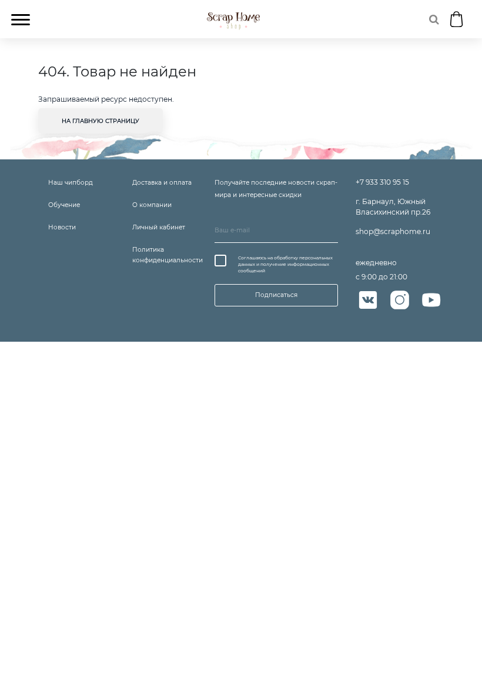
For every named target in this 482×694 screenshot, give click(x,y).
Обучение (64, 205)
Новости (62, 227)
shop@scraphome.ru (393, 231)
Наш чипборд (70, 182)
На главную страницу (100, 121)
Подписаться (276, 295)
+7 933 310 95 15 (382, 182)
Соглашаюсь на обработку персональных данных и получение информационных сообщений (285, 264)
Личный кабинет (158, 227)
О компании (152, 205)
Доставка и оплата (162, 182)
